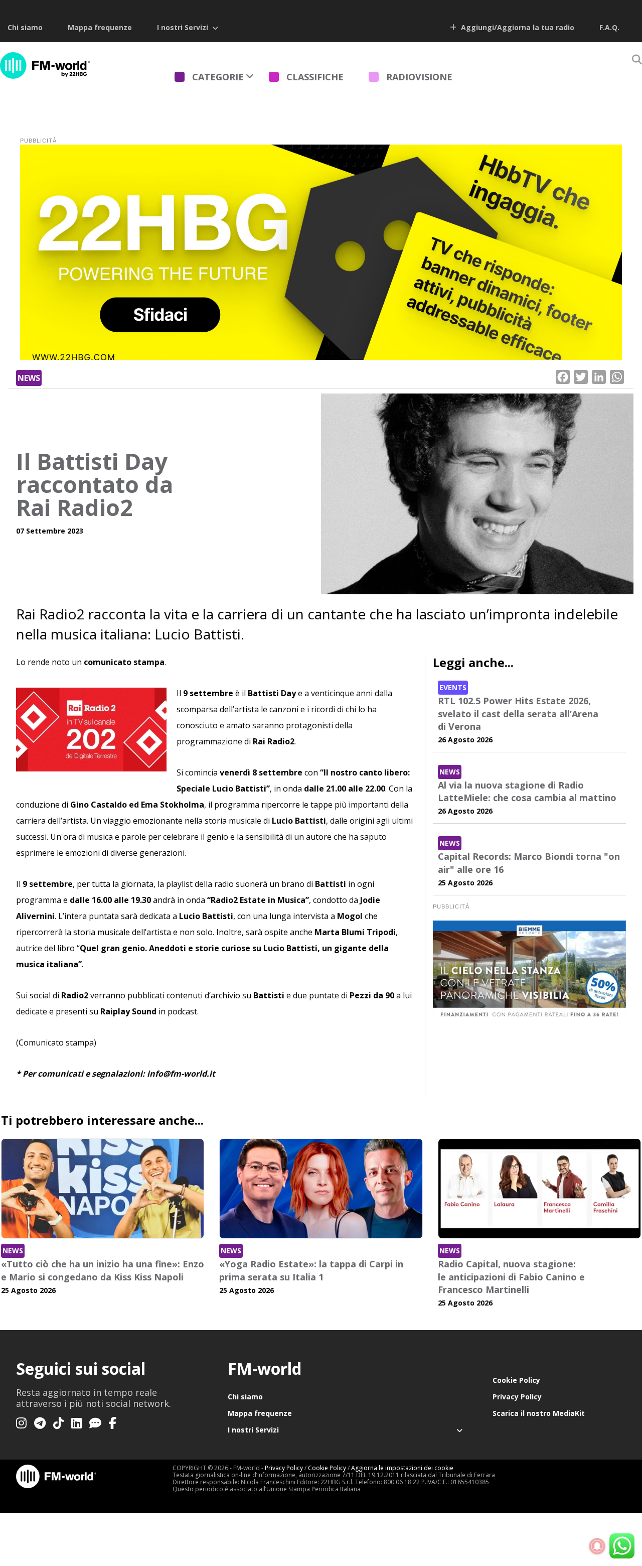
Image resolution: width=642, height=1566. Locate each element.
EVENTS (452, 687)
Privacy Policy (517, 1396)
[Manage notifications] (597, 1546)
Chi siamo (25, 27)
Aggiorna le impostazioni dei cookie (402, 1468)
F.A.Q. (609, 27)
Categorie (218, 77)
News (29, 377)
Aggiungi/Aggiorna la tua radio (516, 27)
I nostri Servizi (182, 27)
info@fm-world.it (181, 1073)
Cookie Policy (516, 1380)
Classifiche (315, 77)
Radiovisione (419, 77)
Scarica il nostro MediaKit (539, 1413)
